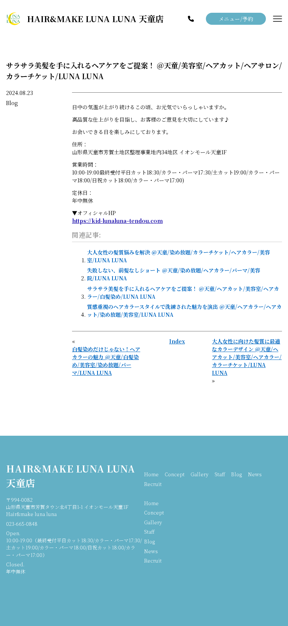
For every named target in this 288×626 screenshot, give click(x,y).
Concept (174, 474)
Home (151, 474)
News (255, 474)
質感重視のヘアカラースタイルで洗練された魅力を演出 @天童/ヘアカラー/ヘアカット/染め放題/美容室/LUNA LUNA (184, 310)
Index (177, 341)
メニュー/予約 (236, 19)
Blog (12, 103)
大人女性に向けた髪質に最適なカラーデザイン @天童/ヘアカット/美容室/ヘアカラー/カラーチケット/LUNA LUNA (247, 356)
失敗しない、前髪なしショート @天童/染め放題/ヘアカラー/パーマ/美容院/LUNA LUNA (173, 274)
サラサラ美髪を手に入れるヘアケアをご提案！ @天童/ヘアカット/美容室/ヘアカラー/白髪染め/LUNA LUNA (183, 292)
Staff (219, 474)
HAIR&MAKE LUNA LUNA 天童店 (70, 475)
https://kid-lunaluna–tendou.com (117, 220)
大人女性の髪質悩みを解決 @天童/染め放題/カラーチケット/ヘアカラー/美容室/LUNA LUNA (178, 256)
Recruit (153, 484)
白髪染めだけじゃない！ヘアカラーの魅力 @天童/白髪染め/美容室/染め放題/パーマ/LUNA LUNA (106, 360)
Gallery (199, 474)
